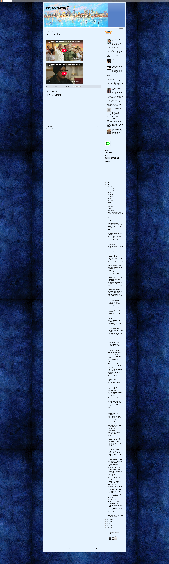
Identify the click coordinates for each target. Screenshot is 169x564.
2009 (108, 527)
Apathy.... (110, 339)
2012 (108, 521)
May (109, 202)
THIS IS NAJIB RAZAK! (113, 441)
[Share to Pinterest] (80, 86)
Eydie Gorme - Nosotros (113, 499)
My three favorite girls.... (113, 359)
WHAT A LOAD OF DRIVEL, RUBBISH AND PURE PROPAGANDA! (114, 444)
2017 (108, 180)
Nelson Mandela (112, 407)
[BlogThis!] (77, 86)
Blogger (98, 548)
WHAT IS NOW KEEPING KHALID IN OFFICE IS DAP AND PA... (115, 296)
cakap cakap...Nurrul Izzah (114, 289)
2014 (108, 186)
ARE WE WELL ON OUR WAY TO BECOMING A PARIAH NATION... (115, 491)
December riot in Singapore (114, 352)
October (110, 192)
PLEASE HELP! (112, 497)
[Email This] (75, 86)
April (109, 204)
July (109, 198)
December (110, 188)
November (110, 190)
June (109, 200)
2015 (108, 184)
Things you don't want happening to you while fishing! (114, 345)
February (110, 208)
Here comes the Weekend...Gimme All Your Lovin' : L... (114, 219)
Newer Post (49, 126)
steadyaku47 (57, 8)
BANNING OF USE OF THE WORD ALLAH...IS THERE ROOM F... (115, 310)
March (109, 206)
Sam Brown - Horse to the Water (115, 435)
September (111, 194)
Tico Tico (114, 59)
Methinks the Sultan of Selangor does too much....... (117, 90)
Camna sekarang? (112, 423)
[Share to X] (78, 86)
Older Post (98, 126)
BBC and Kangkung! (113, 363)
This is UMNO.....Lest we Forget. (115, 395)
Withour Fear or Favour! (112, 100)
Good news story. (112, 428)
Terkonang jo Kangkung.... (114, 361)
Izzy (109, 215)
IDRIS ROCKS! (111, 430)
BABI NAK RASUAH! (117, 108)
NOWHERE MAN (112, 390)
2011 (108, 523)
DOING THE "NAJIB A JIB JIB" (115, 253)
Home (73, 126)
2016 (108, 182)
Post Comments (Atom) (57, 128)
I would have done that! (113, 354)
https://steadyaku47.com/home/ (114, 50)
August (110, 196)
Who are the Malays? (117, 129)
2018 (108, 178)
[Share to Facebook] (79, 86)
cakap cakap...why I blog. (114, 337)
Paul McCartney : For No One (115, 277)
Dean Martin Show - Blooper (114, 265)
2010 (108, 525)
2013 (108, 519)
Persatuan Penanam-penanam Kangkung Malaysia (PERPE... (115, 384)
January (110, 210)
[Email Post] (73, 86)
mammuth (87, 548)
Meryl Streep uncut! (112, 484)
